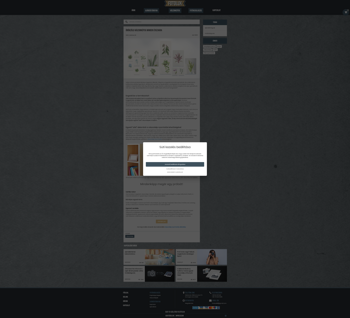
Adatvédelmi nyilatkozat (175, 172)
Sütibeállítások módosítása (175, 169)
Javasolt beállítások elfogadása (175, 164)
